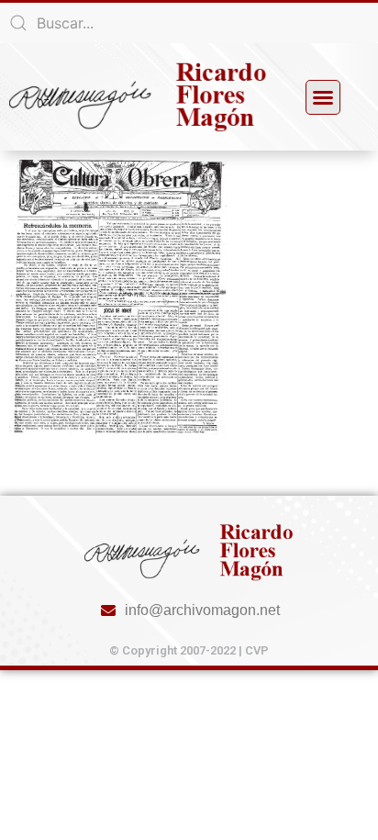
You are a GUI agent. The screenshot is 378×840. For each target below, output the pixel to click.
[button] (323, 97)
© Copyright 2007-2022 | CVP (189, 650)
